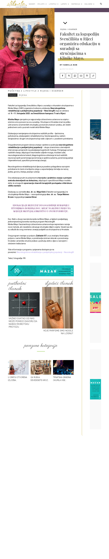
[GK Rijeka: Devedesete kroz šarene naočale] (41, 367)
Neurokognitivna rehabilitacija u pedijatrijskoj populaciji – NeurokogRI (45, 252)
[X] (68, 75)
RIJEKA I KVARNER (68, 29)
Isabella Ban (70, 65)
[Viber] (87, 75)
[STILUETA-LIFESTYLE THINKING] (18, 4)
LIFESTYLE (30, 90)
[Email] (80, 75)
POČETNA (14, 90)
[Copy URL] (93, 75)
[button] (101, 4)
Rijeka (23, 95)
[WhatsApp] (74, 75)
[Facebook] (62, 75)
